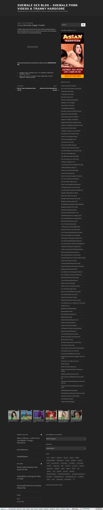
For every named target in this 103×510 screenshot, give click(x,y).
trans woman (67, 479)
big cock (66, 457)
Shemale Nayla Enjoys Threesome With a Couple (73, 257)
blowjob (67, 460)
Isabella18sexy (22, 456)
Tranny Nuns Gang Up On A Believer (70, 116)
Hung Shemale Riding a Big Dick (69, 210)
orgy (54, 471)
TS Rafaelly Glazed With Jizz (68, 108)
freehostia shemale (49, 484)
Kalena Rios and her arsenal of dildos (70, 396)
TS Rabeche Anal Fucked (67, 91)
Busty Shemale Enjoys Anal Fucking (70, 277)
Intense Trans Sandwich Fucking (69, 136)
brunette (80, 460)
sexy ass (65, 471)
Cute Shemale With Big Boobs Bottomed (71, 241)
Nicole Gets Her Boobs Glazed (68, 128)
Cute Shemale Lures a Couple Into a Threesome (73, 303)
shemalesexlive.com (71, 476)
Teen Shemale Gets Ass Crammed (69, 334)
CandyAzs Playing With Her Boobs (69, 193)
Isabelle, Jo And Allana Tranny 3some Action (72, 125)
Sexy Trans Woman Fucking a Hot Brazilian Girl (72, 243)
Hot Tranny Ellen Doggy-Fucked (69, 181)
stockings (80, 476)
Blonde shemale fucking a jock (68, 366)
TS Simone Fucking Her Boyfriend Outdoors (72, 249)
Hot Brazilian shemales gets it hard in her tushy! (73, 393)
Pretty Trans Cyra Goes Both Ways (69, 170)
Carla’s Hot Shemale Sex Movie (69, 325)
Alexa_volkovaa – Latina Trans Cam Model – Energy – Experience (28, 440)
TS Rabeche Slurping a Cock (68, 162)
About (18, 498)
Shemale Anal (24, 72)
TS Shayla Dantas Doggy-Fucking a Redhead (72, 204)
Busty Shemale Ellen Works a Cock (70, 212)
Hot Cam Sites (20, 501)
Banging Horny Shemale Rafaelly (69, 114)
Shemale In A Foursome (67, 97)
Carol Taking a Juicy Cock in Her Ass (70, 351)
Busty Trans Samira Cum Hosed (69, 195)
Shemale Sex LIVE (22, 434)
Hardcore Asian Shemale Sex (68, 322)
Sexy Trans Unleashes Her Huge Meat (70, 235)
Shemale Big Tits (34, 72)
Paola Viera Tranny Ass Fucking (69, 297)
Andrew (30, 23)
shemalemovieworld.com (78, 474)
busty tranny (64, 463)
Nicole (73, 468)
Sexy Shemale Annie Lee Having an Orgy (71, 150)
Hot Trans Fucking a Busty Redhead (70, 178)
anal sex (53, 457)
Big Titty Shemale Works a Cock (69, 221)
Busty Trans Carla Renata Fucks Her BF (71, 291)
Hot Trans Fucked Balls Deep (68, 153)
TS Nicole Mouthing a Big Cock (69, 167)
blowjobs (73, 460)
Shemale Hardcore (47, 72)
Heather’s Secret (65, 305)
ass (24, 76)
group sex (75, 465)
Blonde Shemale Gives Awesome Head (71, 300)
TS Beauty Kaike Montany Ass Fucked (70, 263)
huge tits (57, 468)
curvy (34, 76)
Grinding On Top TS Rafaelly (68, 102)
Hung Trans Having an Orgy (67, 173)
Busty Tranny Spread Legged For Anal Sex (71, 176)
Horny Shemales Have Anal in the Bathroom (72, 190)
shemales (49, 476)
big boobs (59, 457)
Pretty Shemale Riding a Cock (68, 139)
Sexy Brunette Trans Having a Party (70, 133)
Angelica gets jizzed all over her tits (70, 374)
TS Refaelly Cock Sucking (67, 94)
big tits (29, 76)
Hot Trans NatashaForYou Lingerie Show (71, 218)
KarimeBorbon (22, 450)
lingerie (68, 468)
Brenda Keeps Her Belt (67, 311)
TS (73, 479)
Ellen (38, 76)
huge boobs (50, 468)
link (102, 486)
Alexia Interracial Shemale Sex (68, 331)
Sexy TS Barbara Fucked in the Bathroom (71, 274)
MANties (60, 484)
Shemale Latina (25, 74)
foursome (68, 465)
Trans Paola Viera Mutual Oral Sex (69, 280)
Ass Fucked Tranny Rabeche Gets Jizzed (71, 88)
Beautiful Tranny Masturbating (68, 308)
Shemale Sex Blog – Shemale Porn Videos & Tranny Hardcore (47, 7)
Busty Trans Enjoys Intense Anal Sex (70, 252)
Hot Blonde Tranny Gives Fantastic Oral (71, 246)
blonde (77, 457)
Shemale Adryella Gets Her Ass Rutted (70, 255)
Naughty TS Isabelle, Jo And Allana (69, 119)
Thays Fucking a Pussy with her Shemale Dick (72, 348)
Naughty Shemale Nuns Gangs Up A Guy (71, 122)
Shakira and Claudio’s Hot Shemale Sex (70, 336)
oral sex (49, 471)
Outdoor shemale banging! (67, 401)
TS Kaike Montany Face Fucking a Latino (71, 215)
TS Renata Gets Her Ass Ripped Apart (70, 226)
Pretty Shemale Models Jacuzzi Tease (70, 353)
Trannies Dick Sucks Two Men (68, 85)
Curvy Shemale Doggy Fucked (68, 289)
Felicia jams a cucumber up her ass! (70, 361)
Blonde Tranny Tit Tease (67, 339)
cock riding (71, 463)
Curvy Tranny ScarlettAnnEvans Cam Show (71, 232)
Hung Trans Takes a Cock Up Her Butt (70, 229)
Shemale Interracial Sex (64, 474)
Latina (50, 76)
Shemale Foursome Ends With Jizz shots (71, 111)
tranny (48, 479)
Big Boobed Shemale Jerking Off (69, 269)
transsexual (60, 479)
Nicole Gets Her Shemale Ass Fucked (70, 286)
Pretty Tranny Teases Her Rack (69, 260)
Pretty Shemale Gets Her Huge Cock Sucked (72, 266)
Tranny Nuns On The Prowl (67, 105)
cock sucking (79, 463)
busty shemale (55, 463)
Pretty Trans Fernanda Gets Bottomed (70, 184)
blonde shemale (65, 363)
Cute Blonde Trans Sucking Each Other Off (71, 272)
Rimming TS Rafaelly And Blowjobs (69, 100)
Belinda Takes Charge (66, 317)
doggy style (56, 465)
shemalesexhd (30, 77)
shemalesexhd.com (59, 476)
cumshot (49, 465)
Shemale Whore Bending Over (68, 314)
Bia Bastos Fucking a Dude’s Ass (69, 201)
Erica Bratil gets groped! (67, 398)
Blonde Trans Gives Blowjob (68, 283)
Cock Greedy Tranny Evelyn (68, 345)
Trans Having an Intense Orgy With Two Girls (72, 164)
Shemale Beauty (56, 484)
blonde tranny (60, 460)
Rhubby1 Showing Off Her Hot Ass (69, 207)
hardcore (44, 76)
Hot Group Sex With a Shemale (69, 145)
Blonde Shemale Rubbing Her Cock (69, 320)
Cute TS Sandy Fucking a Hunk (68, 224)
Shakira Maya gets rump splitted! (69, 390)
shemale (22, 77)
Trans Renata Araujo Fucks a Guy (69, 294)
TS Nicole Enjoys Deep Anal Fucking (70, 147)
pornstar (59, 471)
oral (78, 468)
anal (21, 76)
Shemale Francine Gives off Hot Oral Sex (71, 342)
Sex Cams (20, 463)
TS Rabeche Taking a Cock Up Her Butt (70, 131)
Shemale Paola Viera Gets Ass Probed (70, 198)
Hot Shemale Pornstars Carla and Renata (71, 328)
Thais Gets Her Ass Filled (67, 142)
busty (48, 463)
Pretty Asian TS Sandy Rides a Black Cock (71, 238)
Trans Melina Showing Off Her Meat (70, 156)
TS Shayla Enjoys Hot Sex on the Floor (70, 187)
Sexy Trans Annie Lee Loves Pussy (70, 159)
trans (53, 479)
